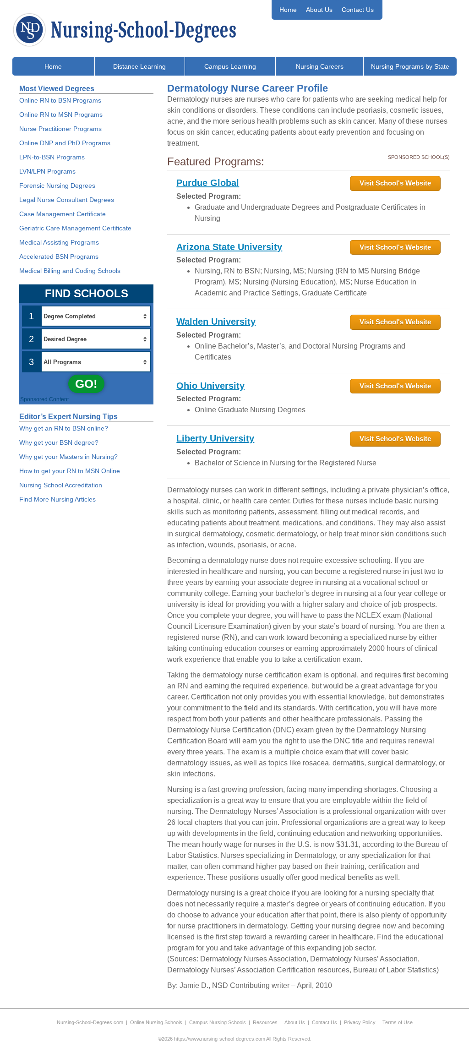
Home (288, 9)
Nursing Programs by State (410, 66)
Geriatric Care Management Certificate (75, 228)
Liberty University (215, 438)
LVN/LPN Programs (47, 171)
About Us (319, 9)
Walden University (216, 321)
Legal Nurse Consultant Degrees (66, 199)
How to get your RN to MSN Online (69, 471)
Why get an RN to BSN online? (63, 428)
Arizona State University (229, 247)
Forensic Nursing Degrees (57, 185)
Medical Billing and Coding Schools (69, 270)
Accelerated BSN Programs (58, 256)
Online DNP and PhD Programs (64, 143)
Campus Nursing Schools (217, 1022)
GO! (86, 384)
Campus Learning (230, 66)
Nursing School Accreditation (60, 485)
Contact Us (358, 9)
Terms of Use (397, 1022)
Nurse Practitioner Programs (60, 128)
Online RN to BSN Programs (60, 100)
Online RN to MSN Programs (61, 114)
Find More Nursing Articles (57, 499)
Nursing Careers (320, 66)
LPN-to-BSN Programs (52, 157)
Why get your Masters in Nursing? (68, 456)
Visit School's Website (395, 183)
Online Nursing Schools (156, 1022)
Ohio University (210, 386)
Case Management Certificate (62, 214)
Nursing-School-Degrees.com (90, 1022)
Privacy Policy (360, 1022)
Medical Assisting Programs (59, 242)
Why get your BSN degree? (58, 442)
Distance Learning (139, 66)
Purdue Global (207, 183)
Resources (265, 1022)
